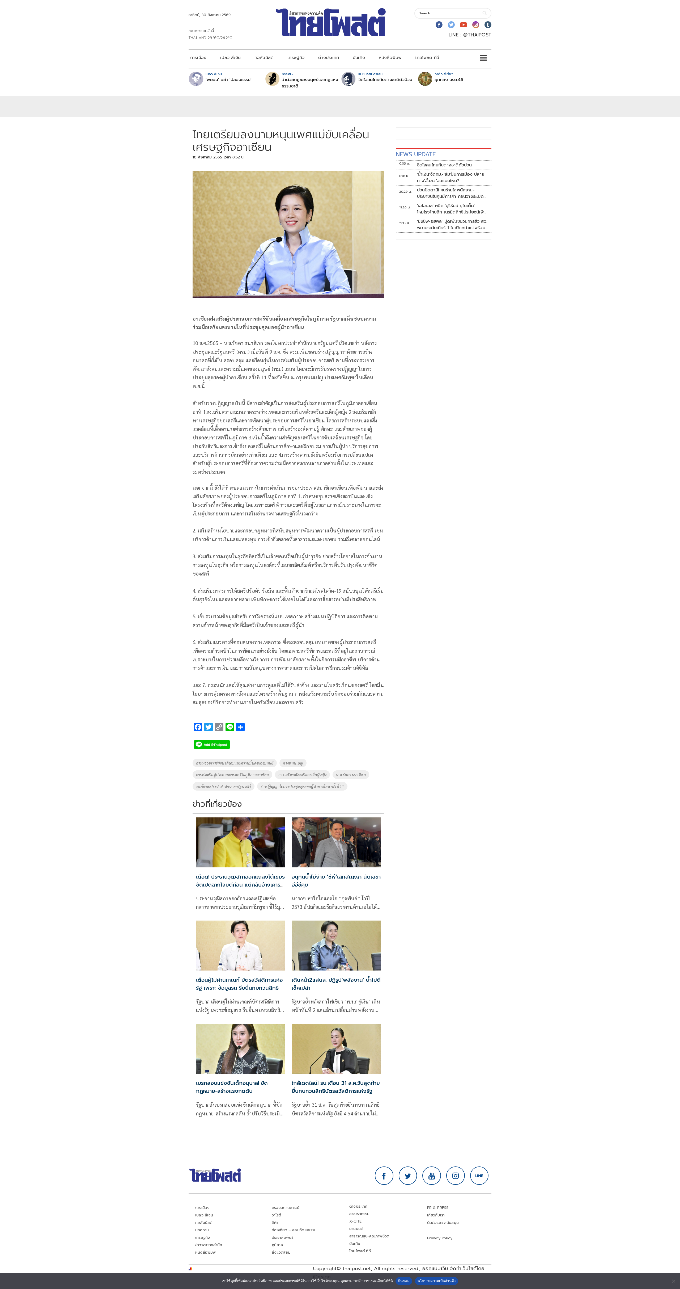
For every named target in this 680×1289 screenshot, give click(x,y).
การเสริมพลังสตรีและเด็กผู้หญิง (302, 774)
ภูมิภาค (277, 1245)
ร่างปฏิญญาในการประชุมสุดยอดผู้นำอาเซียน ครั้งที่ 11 (302, 786)
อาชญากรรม (359, 1214)
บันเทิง (359, 57)
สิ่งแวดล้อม (281, 1252)
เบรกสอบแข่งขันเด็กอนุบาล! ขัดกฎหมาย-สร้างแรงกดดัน (232, 1087)
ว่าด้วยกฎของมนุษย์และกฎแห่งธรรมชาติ (310, 83)
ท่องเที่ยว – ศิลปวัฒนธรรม (294, 1230)
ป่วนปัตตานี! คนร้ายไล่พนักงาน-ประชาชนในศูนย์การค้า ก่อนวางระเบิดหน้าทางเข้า (450, 193)
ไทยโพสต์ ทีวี (427, 57)
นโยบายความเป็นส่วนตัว (437, 1281)
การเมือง (198, 57)
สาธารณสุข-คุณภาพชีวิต (369, 1236)
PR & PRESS (438, 1208)
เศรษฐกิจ (295, 57)
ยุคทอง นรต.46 (449, 80)
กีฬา (275, 1222)
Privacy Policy (440, 1238)
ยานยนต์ (356, 1229)
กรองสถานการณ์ (286, 1208)
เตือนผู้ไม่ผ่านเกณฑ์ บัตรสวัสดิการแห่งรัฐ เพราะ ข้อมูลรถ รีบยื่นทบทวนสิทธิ (239, 984)
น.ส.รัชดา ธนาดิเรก (351, 774)
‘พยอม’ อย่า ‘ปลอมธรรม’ (229, 80)
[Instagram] (476, 24)
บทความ (202, 1230)
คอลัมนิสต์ (264, 57)
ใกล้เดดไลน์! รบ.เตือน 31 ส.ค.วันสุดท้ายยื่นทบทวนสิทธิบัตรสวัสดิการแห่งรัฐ (336, 1087)
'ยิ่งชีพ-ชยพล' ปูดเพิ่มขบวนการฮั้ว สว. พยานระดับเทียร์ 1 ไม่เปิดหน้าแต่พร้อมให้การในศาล (452, 224)
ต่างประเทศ (328, 57)
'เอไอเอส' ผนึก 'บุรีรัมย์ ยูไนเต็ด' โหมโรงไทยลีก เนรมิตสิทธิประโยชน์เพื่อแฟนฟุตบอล (451, 209)
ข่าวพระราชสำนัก (208, 1245)
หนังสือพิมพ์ (390, 57)
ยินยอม (404, 1281)
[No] (673, 1281)
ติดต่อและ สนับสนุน (443, 1222)
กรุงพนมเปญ (293, 763)
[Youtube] (463, 24)
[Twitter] (451, 24)
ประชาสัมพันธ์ (283, 1237)
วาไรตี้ (276, 1215)
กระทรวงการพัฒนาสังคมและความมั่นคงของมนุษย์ (234, 763)
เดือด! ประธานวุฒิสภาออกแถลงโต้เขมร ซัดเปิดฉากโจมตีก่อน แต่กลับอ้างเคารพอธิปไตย (240, 885)
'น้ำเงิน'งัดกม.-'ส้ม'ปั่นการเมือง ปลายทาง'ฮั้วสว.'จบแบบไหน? (450, 177)
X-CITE (355, 1221)
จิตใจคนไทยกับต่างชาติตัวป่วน (385, 80)
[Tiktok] (488, 24)
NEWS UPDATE (416, 154)
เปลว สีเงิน (230, 57)
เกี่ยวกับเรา (436, 1215)
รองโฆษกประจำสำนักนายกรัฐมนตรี (223, 786)
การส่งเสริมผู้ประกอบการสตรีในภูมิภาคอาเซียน (232, 774)
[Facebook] (439, 24)
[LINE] (479, 1176)
